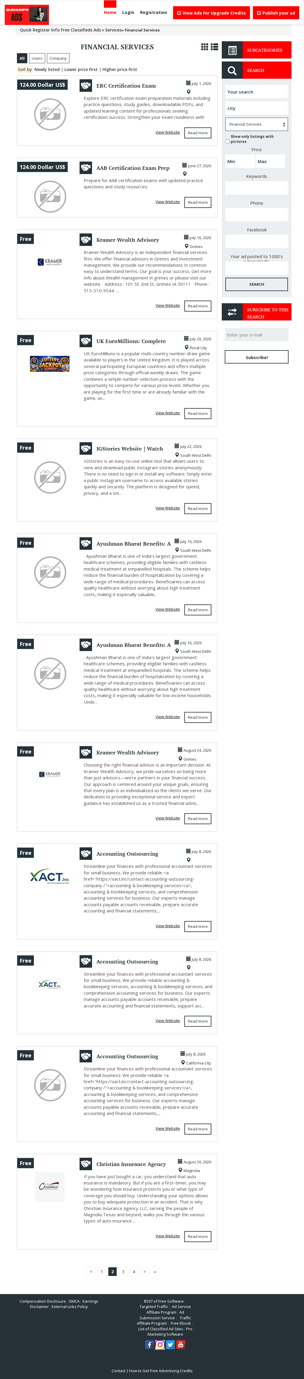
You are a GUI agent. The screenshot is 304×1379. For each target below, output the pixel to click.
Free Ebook (181, 1323)
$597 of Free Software (164, 1301)
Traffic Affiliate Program (164, 1320)
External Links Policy (70, 1306)
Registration (153, 12)
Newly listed (47, 69)
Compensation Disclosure (43, 1301)
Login (128, 12)
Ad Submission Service (162, 1315)
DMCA (74, 1301)
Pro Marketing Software (170, 1331)
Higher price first (119, 69)
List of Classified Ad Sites (160, 1328)
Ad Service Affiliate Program (168, 1309)
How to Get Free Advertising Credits (161, 1370)
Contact (118, 1370)
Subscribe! (257, 357)
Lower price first (81, 69)
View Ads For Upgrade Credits (213, 13)
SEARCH (256, 284)
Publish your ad (278, 13)
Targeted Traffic (154, 1306)
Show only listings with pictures (252, 139)
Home (110, 12)
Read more (198, 132)
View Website (168, 132)
